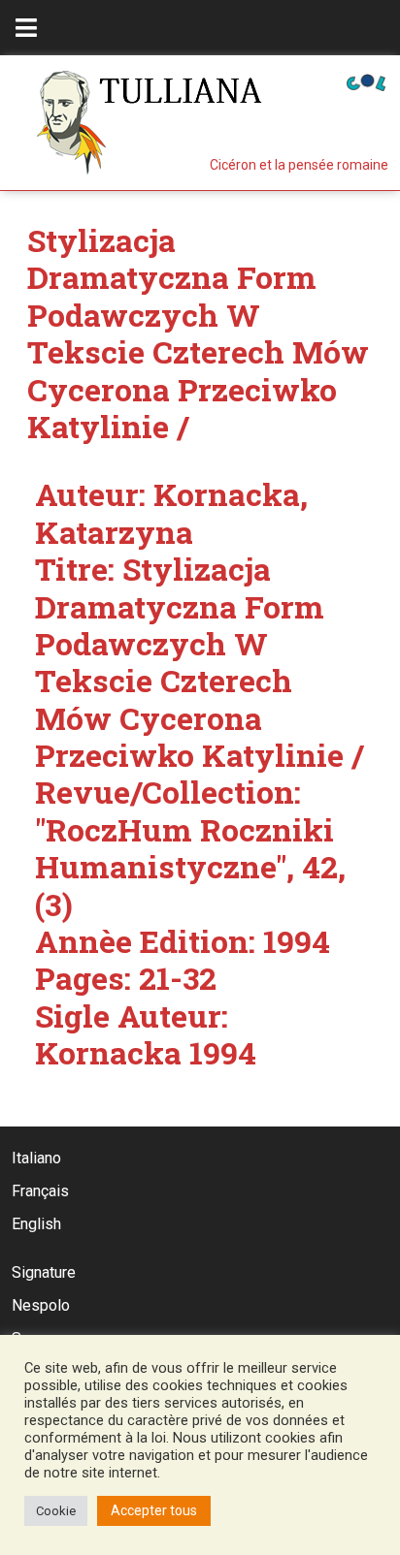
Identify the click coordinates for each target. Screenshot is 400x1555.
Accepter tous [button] (154, 1510)
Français (40, 1191)
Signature (44, 1272)
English (36, 1224)
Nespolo (41, 1305)
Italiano (36, 1158)
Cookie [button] (56, 1511)
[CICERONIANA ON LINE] (366, 81)
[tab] (26, 27)
